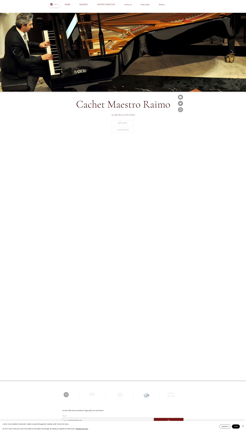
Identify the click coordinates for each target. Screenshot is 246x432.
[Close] (242, 426)
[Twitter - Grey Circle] (180, 103)
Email (65, 416)
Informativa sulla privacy (82, 429)
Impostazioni (225, 426)
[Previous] (14, 52)
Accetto (236, 426)
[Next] (232, 52)
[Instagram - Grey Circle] (180, 109)
